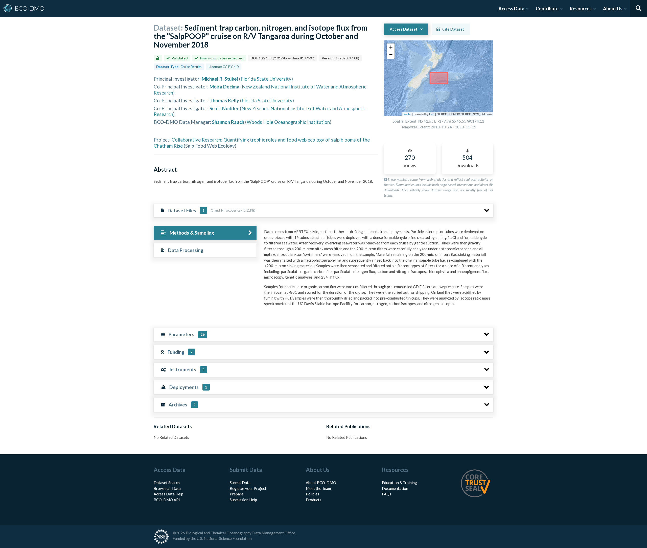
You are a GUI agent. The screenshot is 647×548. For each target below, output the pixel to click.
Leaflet (407, 114)
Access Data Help (168, 494)
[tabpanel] (377, 269)
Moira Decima (224, 86)
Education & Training (399, 482)
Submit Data (240, 482)
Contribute (547, 8)
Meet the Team (318, 488)
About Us (612, 8)
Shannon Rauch (228, 122)
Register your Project (248, 488)
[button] (391, 47)
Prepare (236, 494)
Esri (431, 114)
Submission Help (243, 499)
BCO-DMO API (167, 499)
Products (313, 499)
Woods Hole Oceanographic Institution (288, 122)
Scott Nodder (224, 108)
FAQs (386, 494)
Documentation (395, 488)
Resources (581, 8)
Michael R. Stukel (220, 79)
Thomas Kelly (224, 100)
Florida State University (266, 79)
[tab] (205, 233)
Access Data (511, 8)
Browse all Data (167, 488)
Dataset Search (167, 482)
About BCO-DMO (321, 482)
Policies (312, 494)
